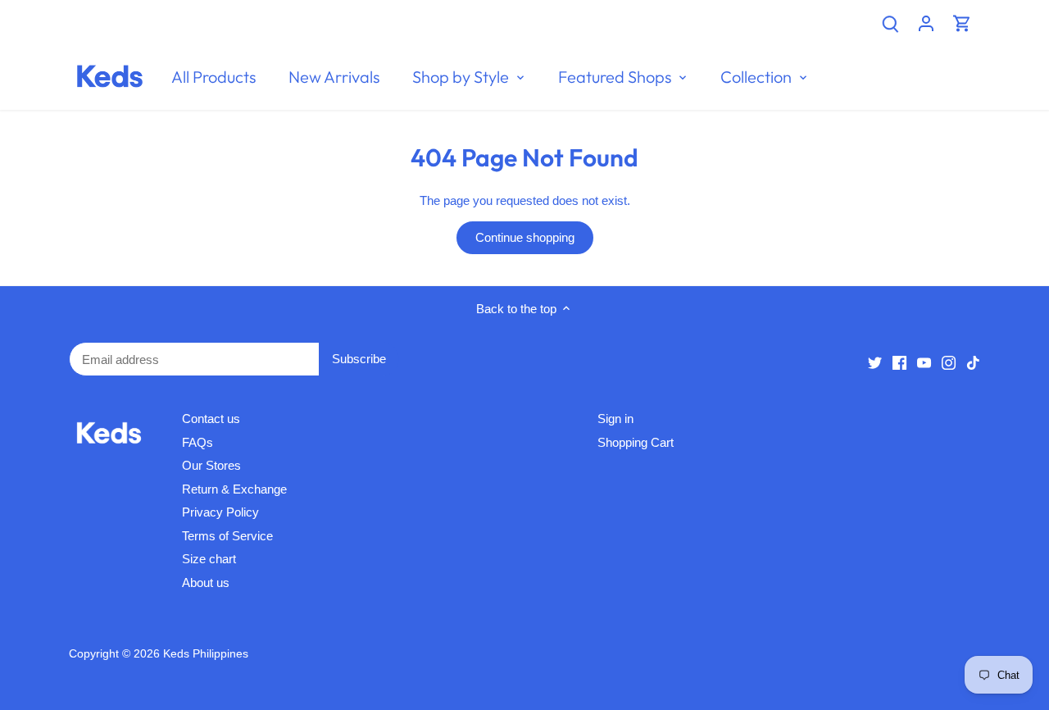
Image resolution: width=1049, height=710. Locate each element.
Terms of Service (227, 536)
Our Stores (211, 465)
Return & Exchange (234, 489)
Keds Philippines (205, 654)
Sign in (615, 419)
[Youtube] (924, 362)
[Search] (890, 22)
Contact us (211, 419)
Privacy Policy (220, 512)
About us (205, 582)
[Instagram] (949, 362)
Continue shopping (524, 237)
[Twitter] (875, 362)
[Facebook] (899, 362)
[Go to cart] (962, 22)
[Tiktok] (973, 362)
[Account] (926, 22)
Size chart (209, 559)
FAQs (197, 442)
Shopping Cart (635, 442)
